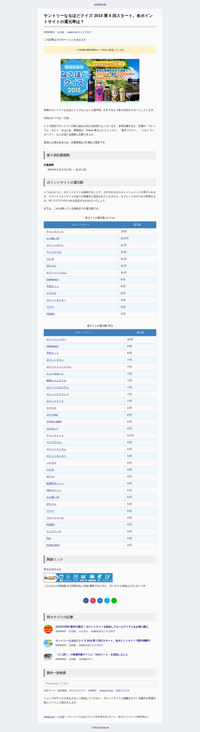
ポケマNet (52, 414)
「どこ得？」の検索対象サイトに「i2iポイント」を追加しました (91, 654)
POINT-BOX (53, 545)
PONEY (50, 314)
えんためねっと (55, 373)
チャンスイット (55, 231)
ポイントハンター (56, 339)
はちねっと (52, 428)
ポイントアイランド (57, 394)
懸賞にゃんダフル (56, 380)
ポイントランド (55, 401)
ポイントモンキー (56, 300)
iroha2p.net (100, 4)
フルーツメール (55, 517)
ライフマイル (53, 252)
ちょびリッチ (53, 531)
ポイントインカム (56, 272)
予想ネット (52, 286)
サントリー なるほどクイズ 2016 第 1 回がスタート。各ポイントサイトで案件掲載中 (102, 640)
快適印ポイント (55, 483)
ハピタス (51, 462)
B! (100, 600)
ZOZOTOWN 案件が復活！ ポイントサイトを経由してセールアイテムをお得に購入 (101, 626)
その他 (60, 32)
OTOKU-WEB (53, 421)
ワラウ (50, 307)
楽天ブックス (122, 690)
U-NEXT (92, 690)
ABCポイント (53, 490)
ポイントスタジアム (57, 387)
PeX (48, 538)
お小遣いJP (52, 238)
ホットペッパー (77, 690)
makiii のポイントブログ (79, 32)
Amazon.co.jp (106, 690)
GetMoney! (52, 279)
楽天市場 (62, 690)
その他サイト (85, 659)
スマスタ (51, 293)
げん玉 (50, 259)
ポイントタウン (55, 245)
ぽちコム (51, 265)
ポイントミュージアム (58, 366)
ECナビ (50, 476)
